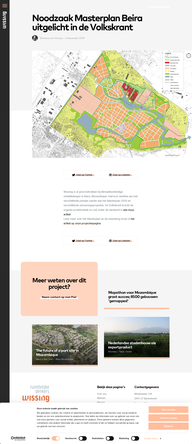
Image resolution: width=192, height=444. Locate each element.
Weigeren (168, 426)
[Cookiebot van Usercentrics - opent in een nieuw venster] (18, 438)
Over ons (102, 393)
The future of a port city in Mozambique (57, 352)
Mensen (101, 398)
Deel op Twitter (84, 174)
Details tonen (150, 438)
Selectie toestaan (168, 418)
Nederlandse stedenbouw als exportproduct (132, 344)
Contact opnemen (159, 6)
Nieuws (101, 402)
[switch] (86, 441)
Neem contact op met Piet (59, 297)
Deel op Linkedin (121, 174)
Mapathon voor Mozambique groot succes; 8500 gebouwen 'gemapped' (133, 296)
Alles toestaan (169, 409)
